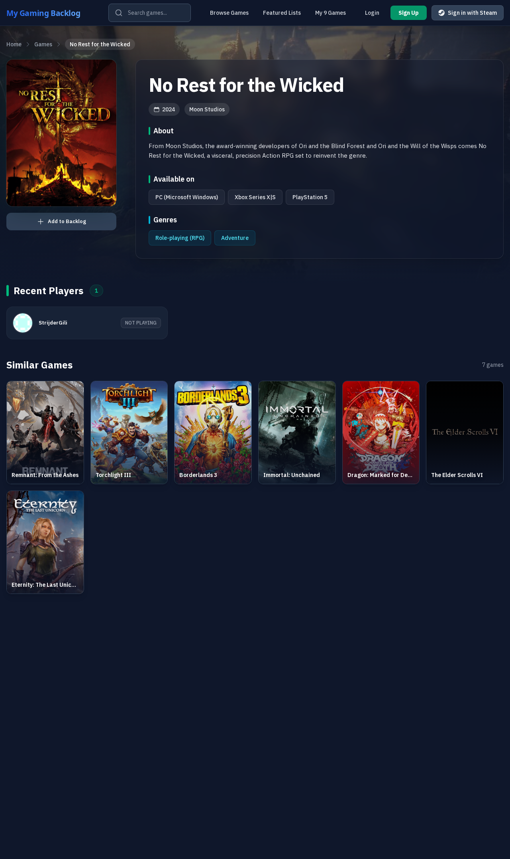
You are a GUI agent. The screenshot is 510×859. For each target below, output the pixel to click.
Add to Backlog (67, 221)
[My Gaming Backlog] (51, 13)
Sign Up (408, 12)
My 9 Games (330, 12)
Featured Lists (282, 12)
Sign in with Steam (472, 12)
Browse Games (229, 12)
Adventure (235, 237)
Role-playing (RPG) (179, 237)
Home (14, 44)
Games (43, 44)
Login (372, 12)
